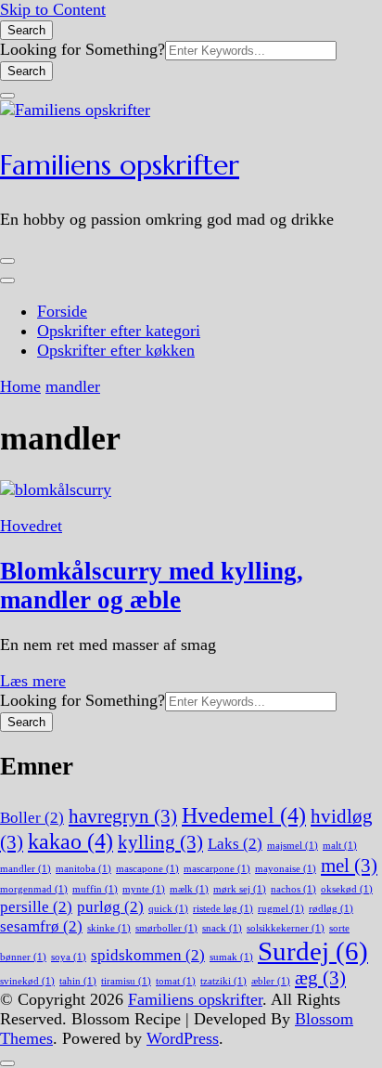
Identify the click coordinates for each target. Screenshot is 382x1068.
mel (349, 865)
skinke (109, 928)
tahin (77, 981)
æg (320, 978)
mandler (25, 869)
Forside (62, 311)
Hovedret (31, 525)
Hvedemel (244, 814)
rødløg (331, 909)
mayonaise (285, 869)
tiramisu (126, 981)
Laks (235, 844)
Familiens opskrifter (119, 165)
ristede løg (223, 909)
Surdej (313, 951)
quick (168, 909)
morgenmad (34, 889)
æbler (270, 981)
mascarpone (217, 869)
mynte (143, 889)
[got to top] (7, 1063)
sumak (231, 957)
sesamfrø (41, 926)
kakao (70, 840)
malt (340, 845)
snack (222, 928)
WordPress (182, 1038)
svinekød (27, 981)
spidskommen (148, 955)
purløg (110, 907)
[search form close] (7, 95)
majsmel (292, 845)
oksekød (347, 889)
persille (36, 907)
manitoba (83, 869)
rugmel (281, 909)
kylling (160, 842)
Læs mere (33, 680)
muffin (95, 889)
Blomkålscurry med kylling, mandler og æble (151, 585)
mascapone (147, 869)
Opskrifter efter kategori (118, 330)
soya (68, 957)
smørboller (166, 928)
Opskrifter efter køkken (116, 350)
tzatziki (223, 981)
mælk (189, 889)
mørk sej (239, 889)
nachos (293, 889)
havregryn (123, 816)
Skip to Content (53, 9)
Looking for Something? (82, 49)
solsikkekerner (286, 928)
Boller (32, 818)
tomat (176, 981)
